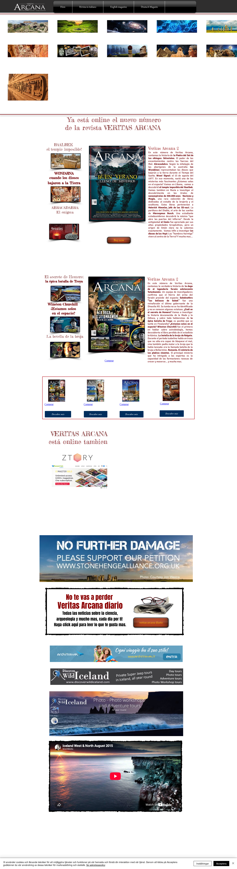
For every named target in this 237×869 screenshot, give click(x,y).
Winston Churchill (63, 304)
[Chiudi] (233, 863)
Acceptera (221, 863)
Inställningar (202, 863)
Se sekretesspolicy (95, 865)
